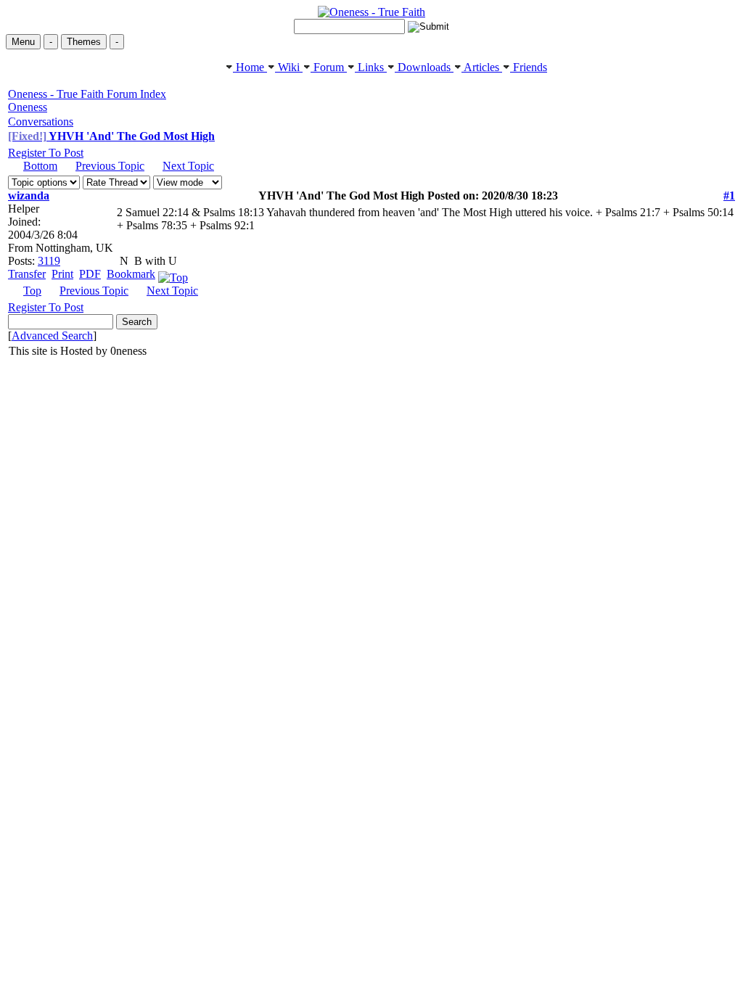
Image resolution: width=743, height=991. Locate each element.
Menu (23, 41)
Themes (84, 41)
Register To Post (45, 153)
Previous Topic (109, 166)
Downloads (424, 67)
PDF (90, 274)
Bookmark (131, 274)
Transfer (27, 274)
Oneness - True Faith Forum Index (87, 94)
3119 (49, 261)
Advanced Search (52, 335)
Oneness (27, 107)
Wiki (289, 67)
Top (32, 290)
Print (62, 274)
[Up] (173, 274)
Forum (329, 67)
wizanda (28, 195)
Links (371, 67)
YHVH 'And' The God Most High (111, 136)
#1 (729, 195)
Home (250, 67)
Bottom (40, 166)
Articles (481, 67)
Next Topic (188, 166)
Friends (528, 67)
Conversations (40, 121)
